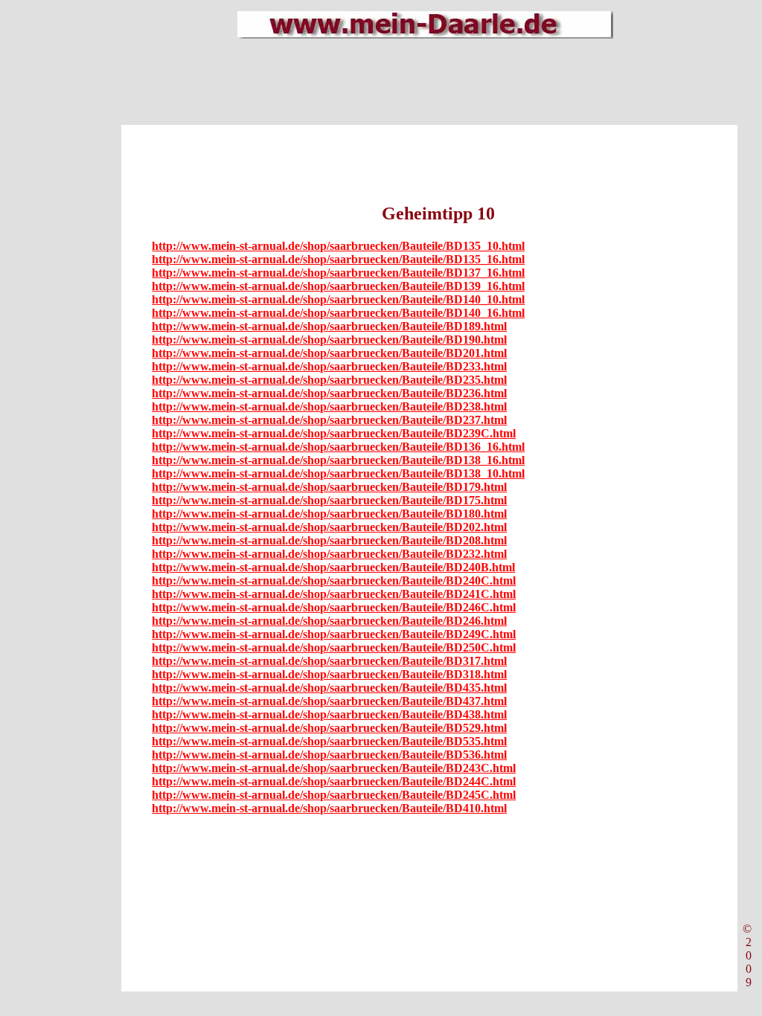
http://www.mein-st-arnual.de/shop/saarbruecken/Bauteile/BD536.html (329, 754)
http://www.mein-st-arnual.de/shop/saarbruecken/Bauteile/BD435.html (329, 687)
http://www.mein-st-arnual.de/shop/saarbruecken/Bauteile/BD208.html (329, 540)
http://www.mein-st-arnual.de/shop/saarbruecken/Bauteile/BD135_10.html (338, 245)
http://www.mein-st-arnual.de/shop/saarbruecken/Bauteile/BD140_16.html (338, 312)
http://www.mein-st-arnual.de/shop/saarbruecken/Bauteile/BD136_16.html (338, 446)
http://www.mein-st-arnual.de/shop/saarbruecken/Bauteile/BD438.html (329, 714)
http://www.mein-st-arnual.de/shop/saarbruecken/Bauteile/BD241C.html (334, 594)
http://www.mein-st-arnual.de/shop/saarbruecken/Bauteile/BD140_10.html (338, 299)
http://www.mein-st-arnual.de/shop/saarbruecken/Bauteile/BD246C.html (334, 607)
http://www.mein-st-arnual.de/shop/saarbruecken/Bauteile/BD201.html (329, 353)
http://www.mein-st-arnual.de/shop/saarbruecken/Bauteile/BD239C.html (334, 433)
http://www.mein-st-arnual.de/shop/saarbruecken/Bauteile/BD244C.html (334, 781)
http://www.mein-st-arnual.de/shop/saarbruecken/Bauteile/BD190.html (329, 339)
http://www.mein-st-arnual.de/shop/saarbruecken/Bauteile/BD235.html (329, 379)
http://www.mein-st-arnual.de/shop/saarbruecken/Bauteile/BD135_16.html (338, 259)
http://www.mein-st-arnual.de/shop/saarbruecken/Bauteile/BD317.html (329, 661)
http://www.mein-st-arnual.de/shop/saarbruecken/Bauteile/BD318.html (329, 674)
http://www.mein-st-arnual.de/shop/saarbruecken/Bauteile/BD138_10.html (338, 473)
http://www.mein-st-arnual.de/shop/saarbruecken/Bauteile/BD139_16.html (338, 286)
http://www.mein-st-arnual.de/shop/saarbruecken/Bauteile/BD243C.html (334, 768)
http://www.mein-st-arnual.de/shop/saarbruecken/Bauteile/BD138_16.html (338, 460)
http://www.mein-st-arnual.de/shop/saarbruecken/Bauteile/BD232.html (329, 553)
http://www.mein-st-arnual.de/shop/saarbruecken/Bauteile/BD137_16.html (338, 272)
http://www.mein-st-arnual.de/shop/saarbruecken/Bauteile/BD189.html (329, 326)
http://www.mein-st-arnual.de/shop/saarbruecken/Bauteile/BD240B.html (333, 567)
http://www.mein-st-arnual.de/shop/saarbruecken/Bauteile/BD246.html (329, 620)
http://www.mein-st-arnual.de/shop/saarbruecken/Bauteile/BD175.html (329, 500)
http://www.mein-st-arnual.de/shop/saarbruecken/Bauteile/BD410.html (329, 808)
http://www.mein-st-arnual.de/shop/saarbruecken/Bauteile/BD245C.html (334, 794)
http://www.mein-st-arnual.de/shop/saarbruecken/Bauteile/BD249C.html (334, 634)
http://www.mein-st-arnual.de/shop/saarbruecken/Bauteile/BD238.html (329, 406)
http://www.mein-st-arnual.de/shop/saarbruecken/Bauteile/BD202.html (329, 527)
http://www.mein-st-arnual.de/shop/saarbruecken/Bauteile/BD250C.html (334, 647)
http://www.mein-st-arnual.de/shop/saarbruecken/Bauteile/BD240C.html (334, 580)
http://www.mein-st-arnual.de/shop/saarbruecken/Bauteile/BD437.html (329, 701)
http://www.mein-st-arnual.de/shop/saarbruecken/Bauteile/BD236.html (329, 393)
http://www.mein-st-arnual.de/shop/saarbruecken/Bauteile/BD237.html (329, 420)
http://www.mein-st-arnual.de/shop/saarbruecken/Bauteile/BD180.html (329, 513)
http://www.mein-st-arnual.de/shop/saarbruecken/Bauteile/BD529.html (329, 727)
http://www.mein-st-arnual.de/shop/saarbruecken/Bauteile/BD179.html (329, 486)
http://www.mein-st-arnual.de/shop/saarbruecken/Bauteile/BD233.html (329, 366)
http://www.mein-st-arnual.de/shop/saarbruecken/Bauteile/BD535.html (329, 741)
